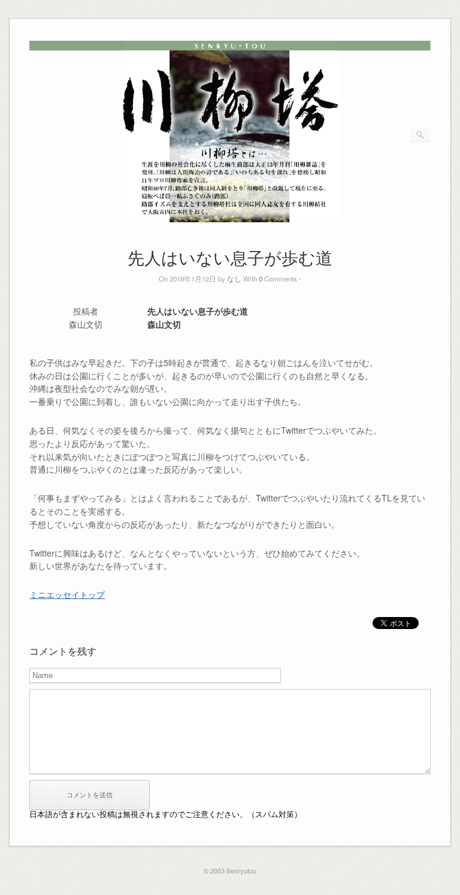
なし (234, 278)
